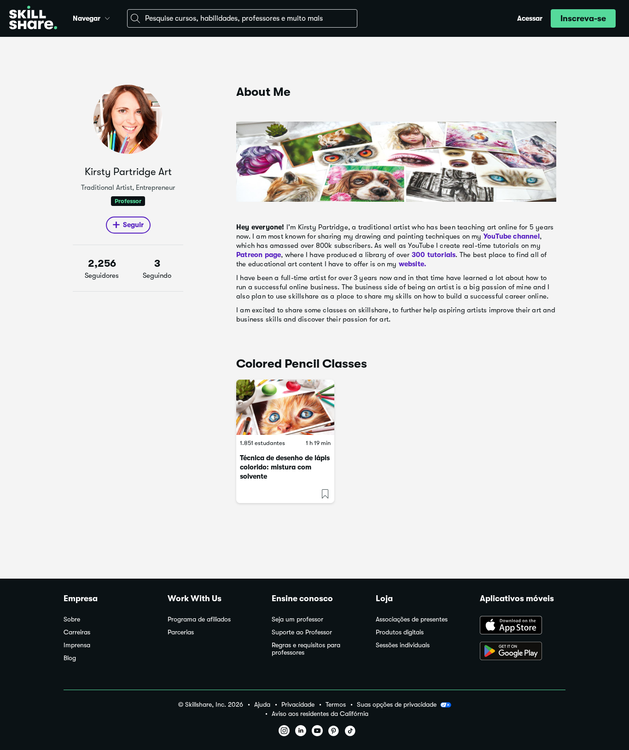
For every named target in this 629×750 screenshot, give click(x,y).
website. (413, 264)
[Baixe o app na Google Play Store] (522, 652)
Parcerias (181, 632)
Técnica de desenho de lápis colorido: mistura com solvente (285, 467)
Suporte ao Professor (302, 632)
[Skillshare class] (285, 407)
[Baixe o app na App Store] (522, 626)
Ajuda (262, 704)
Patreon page (258, 255)
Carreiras (77, 632)
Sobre (72, 619)
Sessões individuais (403, 645)
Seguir (133, 225)
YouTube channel (511, 236)
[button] (107, 17)
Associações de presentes (412, 619)
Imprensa (77, 645)
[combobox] (242, 18)
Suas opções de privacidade (397, 704)
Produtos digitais (400, 632)
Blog (70, 658)
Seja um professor (297, 619)
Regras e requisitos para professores (306, 649)
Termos (336, 704)
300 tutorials (434, 255)
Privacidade (297, 704)
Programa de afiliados (199, 619)
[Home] (33, 19)
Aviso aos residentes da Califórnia (320, 713)
